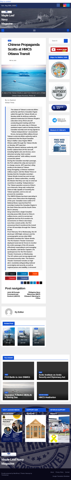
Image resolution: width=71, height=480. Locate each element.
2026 (6, 374)
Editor (21, 312)
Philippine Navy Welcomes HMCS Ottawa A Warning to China (32, 295)
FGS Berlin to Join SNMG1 (17, 377)
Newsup (27, 473)
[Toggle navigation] (34, 30)
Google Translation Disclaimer (61, 476)
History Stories (43, 394)
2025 (9, 40)
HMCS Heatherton (47, 397)
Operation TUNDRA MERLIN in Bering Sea (18, 396)
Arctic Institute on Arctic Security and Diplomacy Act (52, 376)
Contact (67, 472)
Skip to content (5, 1)
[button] (65, 30)
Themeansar (4, 475)
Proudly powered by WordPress (10, 473)
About (52, 472)
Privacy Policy (59, 472)
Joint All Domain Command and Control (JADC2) (13, 294)
